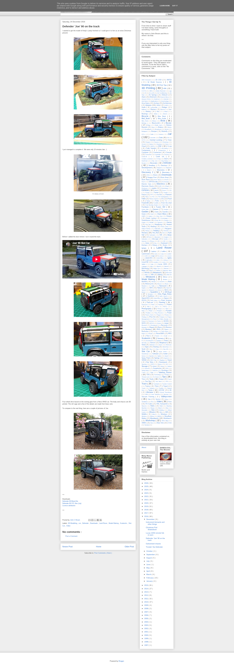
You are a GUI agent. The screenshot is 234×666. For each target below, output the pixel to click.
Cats (161, 137)
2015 (146, 585)
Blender (169, 123)
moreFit (162, 281)
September (150, 554)
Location (156, 262)
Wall (161, 406)
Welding (161, 410)
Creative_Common (147, 159)
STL (167, 364)
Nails (153, 286)
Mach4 (166, 266)
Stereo (160, 364)
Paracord (145, 304)
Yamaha (147, 425)
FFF (151, 194)
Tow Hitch (159, 381)
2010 (146, 602)
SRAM (144, 360)
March (149, 574)
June (148, 564)
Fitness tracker (154, 198)
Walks (153, 406)
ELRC (160, 186)
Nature (160, 288)
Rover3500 (160, 333)
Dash (166, 159)
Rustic (157, 336)
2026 (146, 483)
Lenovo (161, 256)
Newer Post (67, 547)
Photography (147, 309)
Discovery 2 (148, 172)
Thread (166, 374)
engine (154, 188)
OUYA (144, 300)
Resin (160, 327)
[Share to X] (95, 520)
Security (144, 342)
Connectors (157, 152)
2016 (146, 516)
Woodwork (154, 418)
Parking (160, 304)
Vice (152, 401)
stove (154, 366)
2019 (146, 506)
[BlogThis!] (92, 520)
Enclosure (145, 188)
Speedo (151, 356)
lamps (145, 248)
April (148, 571)
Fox (166, 201)
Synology (165, 370)
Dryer (144, 181)
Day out (155, 161)
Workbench (168, 418)
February (150, 578)
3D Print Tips (162, 85)
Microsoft (169, 272)
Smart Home (163, 351)
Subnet (169, 366)
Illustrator (158, 237)
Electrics (161, 184)
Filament (169, 194)
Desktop (164, 165)
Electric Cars (147, 184)
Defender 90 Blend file (70, 501)
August (149, 558)
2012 (146, 595)
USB (146, 394)
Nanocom (163, 286)
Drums (167, 179)
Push (159, 321)
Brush (167, 129)
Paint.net (150, 302)
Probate (162, 317)
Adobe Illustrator (161, 91)
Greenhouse (146, 220)
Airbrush (165, 95)
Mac (151, 266)
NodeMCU (154, 292)
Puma (143, 321)
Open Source (163, 296)
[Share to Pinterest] (100, 520)
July (148, 561)
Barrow (163, 109)
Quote (159, 323)
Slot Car (146, 351)
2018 (146, 510)
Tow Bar (148, 381)
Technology (157, 374)
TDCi (148, 374)
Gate (157, 212)
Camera (161, 134)
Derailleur (152, 165)
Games (156, 209)
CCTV (144, 140)
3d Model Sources (155, 82)
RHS (159, 329)
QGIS (144, 323)
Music (167, 284)
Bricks (170, 127)
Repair (152, 327)
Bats (170, 109)
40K (165, 88)
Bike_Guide (162, 118)
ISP (164, 241)
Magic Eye (157, 268)
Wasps (152, 408)
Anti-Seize (145, 101)
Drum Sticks (157, 179)
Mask (151, 270)
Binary (154, 121)
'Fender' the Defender (154, 547)
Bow (153, 127)
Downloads (94, 523)
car (80, 523)
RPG (170, 333)
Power (169, 313)
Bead (166, 111)
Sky (151, 349)
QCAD (166, 321)
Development (147, 168)
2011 (146, 599)
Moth (170, 281)
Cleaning (159, 144)
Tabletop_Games (165, 372)
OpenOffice (157, 298)
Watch (160, 408)
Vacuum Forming (149, 397)
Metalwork (157, 272)
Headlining (159, 224)
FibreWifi (159, 194)
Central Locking (156, 140)
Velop (167, 399)
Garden (145, 211)
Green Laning (151, 218)
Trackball (156, 384)
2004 (146, 622)
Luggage (144, 266)
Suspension (157, 368)
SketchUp (166, 347)
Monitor (153, 281)
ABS (151, 91)
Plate (143, 310)
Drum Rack (146, 179)
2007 (146, 612)
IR (159, 241)
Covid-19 (145, 156)
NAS (151, 288)
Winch (154, 414)
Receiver (145, 325)
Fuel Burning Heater (152, 205)
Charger (148, 142)
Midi (146, 274)
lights (170, 258)
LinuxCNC (145, 262)
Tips (164, 377)
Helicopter (158, 228)
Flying (148, 201)
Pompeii (159, 310)
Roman (155, 331)
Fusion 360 (161, 207)
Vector (158, 399)
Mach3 (159, 266)
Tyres (150, 390)
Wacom (144, 406)
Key (155, 243)
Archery (157, 103)
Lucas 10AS (163, 264)
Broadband (148, 129)
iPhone (152, 241)
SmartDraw (145, 354)
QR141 (152, 323)
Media (158, 270)
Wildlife (145, 414)
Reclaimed (154, 325)
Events (147, 192)
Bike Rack (162, 116)
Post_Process (159, 313)
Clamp (151, 144)
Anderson (157, 99)
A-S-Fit (144, 91)
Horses (145, 233)
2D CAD (158, 80)
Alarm (144, 97)
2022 (146, 496)
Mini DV (169, 274)
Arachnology (165, 101)
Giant (152, 214)
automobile (154, 107)
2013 (146, 592)
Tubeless (152, 388)
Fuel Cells (165, 205)
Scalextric (124, 523)
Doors (155, 175)
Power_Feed (149, 315)
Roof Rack (165, 331)
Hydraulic (152, 235)
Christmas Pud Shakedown (151, 528)
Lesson (169, 256)
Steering (144, 364)
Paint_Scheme (166, 300)
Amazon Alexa (164, 97)
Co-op (169, 146)
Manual (166, 268)
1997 (146, 645)
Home (98, 547)
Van (149, 399)
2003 (146, 625)
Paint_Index (154, 300)
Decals (144, 163)
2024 (146, 490)
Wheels (152, 412)
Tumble (161, 388)
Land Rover (103, 523)
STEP (153, 364)
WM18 (159, 416)
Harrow (169, 222)
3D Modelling (73, 523)
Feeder (166, 192)
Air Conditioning (162, 93)
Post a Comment (71, 536)
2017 (146, 513)
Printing (144, 317)
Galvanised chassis (153, 544)
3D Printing (149, 88)
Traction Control (167, 384)
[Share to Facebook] (98, 520)
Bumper (154, 131)
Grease (169, 216)
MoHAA (145, 281)
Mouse (159, 284)
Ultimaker (150, 392)
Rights (167, 329)
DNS (148, 175)
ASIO (167, 105)
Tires (144, 379)
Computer (145, 152)
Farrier (156, 192)
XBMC (144, 423)
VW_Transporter (162, 404)
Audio (144, 107)
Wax (167, 408)
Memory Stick (167, 270)
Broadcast (158, 129)
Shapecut (163, 343)
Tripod (165, 386)
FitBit (144, 199)
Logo (152, 264)
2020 (146, 503)
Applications (154, 101)
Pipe (167, 308)
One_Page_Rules (165, 294)
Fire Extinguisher (163, 196)
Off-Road (168, 292)
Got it (175, 6)
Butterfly (165, 131)
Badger (165, 107)
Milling (160, 275)
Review (148, 329)
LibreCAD (149, 258)
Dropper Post (152, 177)
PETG (165, 306)
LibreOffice (160, 258)
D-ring (159, 159)
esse (157, 190)
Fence (144, 194)
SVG (167, 368)
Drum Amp (165, 177)
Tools (151, 379)
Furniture (146, 207)
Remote (144, 327)
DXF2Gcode (153, 182)
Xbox (152, 423)
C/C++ (144, 134)
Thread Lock (146, 377)
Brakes (161, 127)
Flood (170, 199)
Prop (154, 319)
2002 (146, 628)
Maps (144, 270)
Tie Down (156, 377)
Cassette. (153, 137)
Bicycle (146, 116)
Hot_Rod (155, 233)
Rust (148, 336)
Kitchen (145, 245)
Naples (144, 288)
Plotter (151, 310)
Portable (169, 311)
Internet (144, 241)
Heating (154, 226)
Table (152, 372)
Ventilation (145, 401)
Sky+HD (166, 349)
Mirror (165, 277)
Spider (159, 356)
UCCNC (162, 390)
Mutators (145, 286)
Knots (165, 245)
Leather (169, 254)
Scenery (160, 338)
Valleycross (166, 396)
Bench (165, 114)
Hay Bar (148, 224)
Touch (170, 379)
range (166, 323)
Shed (144, 345)
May (148, 568)
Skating (156, 347)
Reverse (169, 327)
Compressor (162, 150)
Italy (170, 241)
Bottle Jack (159, 125)
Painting (162, 302)
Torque (161, 379)
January (149, 581)
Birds (163, 121)
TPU (167, 381)
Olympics (150, 294)
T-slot (144, 372)
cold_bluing (164, 148)
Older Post (129, 547)
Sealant (158, 340)
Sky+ (158, 349)
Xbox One (160, 423)
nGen (159, 290)
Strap (162, 366)
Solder (165, 354)
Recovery (164, 325)
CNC (160, 146)
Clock (167, 144)
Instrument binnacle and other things (155, 523)
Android (166, 99)
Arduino (149, 105)
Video (68, 526)
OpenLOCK (146, 298)
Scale (166, 336)
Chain (170, 140)
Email (167, 186)
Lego (153, 256)
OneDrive (151, 296)
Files (147, 196)
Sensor (153, 343)
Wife (160, 412)
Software (155, 354)
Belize (156, 114)
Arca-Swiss (146, 103)
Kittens (155, 245)
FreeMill (155, 203)
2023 (146, 493)
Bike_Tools (145, 121)
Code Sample (151, 148)
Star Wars (150, 362)
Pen (157, 306)
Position (148, 313)
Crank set (161, 156)
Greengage (164, 218)
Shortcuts (169, 344)
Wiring (152, 416)
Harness (160, 222)
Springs (157, 358)
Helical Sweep (146, 228)
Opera (166, 298)
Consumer (148, 154)
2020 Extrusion (147, 80)
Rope (143, 333)
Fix (163, 199)
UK (170, 390)
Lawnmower (146, 254)
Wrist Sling (165, 420)
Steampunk (163, 362)
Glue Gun (159, 216)
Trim (157, 386)
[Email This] (89, 520)
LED (146, 256)
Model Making (114, 523)
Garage (166, 209)
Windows (164, 414)
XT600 (170, 423)
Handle (151, 222)
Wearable (145, 410)
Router (151, 333)
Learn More (165, 6)
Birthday (144, 123)
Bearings (145, 114)
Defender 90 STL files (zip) (71, 503)
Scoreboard (149, 340)
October (149, 551)
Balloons (144, 109)
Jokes (147, 243)
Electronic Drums (148, 186)
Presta (167, 315)
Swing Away (145, 370)
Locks (164, 262)
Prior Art (152, 317)
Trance (148, 386)
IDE (161, 235)
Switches (155, 370)
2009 (146, 605)
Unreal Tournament (166, 392)
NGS (167, 290)
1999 (146, 638)
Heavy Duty (165, 226)
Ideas (169, 235)
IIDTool (149, 237)
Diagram (159, 167)
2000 (146, 635)
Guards (166, 220)
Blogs (149, 125)
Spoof (167, 356)
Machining (146, 268)
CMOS (152, 146)
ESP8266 (145, 190)
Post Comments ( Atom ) (103, 553)
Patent (169, 304)
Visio (170, 402)
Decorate (154, 163)
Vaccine (166, 394)
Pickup (159, 308)
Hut (163, 232)
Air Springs (153, 95)
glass (151, 216)
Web (153, 410)
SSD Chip (153, 360)
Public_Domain (164, 319)
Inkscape (155, 239)
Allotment (153, 97)
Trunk (144, 388)
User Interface (155, 394)
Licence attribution (68, 505)
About (144, 447)
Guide (144, 222)
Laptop (154, 251)
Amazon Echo (146, 99)
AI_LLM (151, 93)
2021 (146, 500)
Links (158, 260)
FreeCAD (145, 203)
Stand (169, 360)
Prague (159, 315)
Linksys (166, 260)
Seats (166, 340)
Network (152, 290)
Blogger (121, 661)
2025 (146, 486)
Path (149, 306)
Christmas (165, 142)
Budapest (145, 131)
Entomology (165, 188)
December (150, 519)
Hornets (166, 230)
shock (160, 344)
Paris (153, 304)
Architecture (167, 103)
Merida (147, 272)
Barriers (154, 109)
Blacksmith (156, 123)
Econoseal (165, 181)
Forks (157, 201)
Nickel (144, 292)
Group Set (157, 220)
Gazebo (165, 212)
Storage (145, 366)
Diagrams (169, 167)
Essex (164, 190)
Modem (165, 279)
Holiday (156, 231)
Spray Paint (146, 358)
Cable (152, 134)
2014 (146, 589)
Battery (149, 111)
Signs (147, 347)
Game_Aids (145, 209)
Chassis (156, 142)
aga (170, 91)
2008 (146, 608)
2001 (146, 632)
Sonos (144, 356)
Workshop (151, 420)
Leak (155, 254)
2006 (146, 615)
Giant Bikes (162, 214)
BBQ (158, 111)
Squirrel (166, 358)
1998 (146, 642)
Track (144, 384)
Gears (144, 214)
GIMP (144, 216)
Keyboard (164, 243)
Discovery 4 (167, 172)
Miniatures (151, 277)
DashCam (145, 161)
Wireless (144, 416)
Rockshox (145, 331)
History (147, 230)
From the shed (166, 203)
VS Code (149, 404)
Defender (85, 523)
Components (147, 150)
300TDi (169, 80)
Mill (152, 275)
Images (166, 237)
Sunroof (147, 368)
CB (168, 137)
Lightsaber (149, 260)
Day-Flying (165, 161)
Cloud (144, 146)
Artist (159, 105)
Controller (158, 154)
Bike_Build (146, 118)
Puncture (151, 321)
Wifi (167, 412)
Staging (162, 360)
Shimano (152, 344)
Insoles (166, 239)
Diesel (149, 170)
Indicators (145, 239)
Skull (144, 349)
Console (169, 152)
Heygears (168, 228)
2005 (146, 618)
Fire (153, 196)
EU (171, 190)
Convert (166, 154)
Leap (162, 254)
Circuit (144, 144)
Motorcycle (149, 284)
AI (145, 93)
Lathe (164, 251)
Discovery (161, 170)
